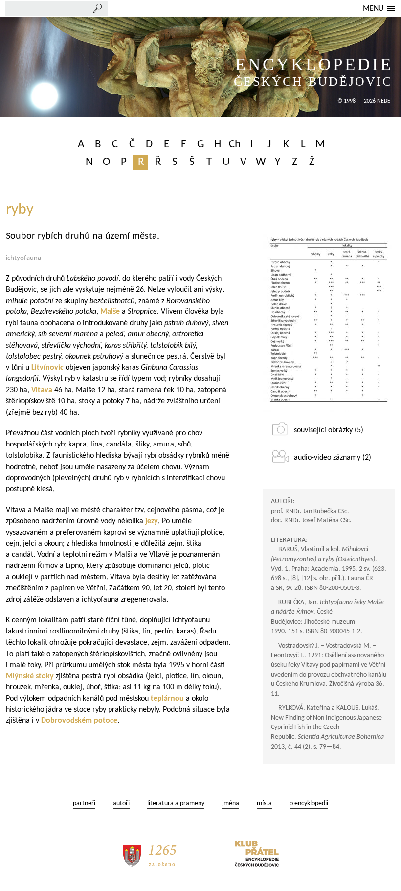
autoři (121, 803)
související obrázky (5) (328, 430)
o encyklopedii (309, 803)
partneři (84, 803)
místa (264, 803)
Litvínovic (47, 368)
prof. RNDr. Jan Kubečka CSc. (310, 511)
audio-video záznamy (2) (332, 458)
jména (230, 803)
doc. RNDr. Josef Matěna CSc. (311, 520)
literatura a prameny (175, 803)
